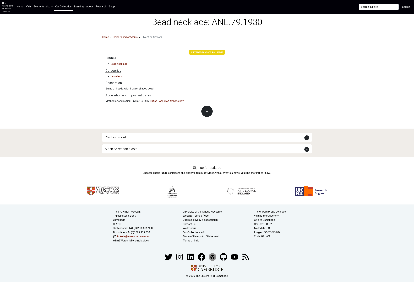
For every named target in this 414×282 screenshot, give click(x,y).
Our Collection (63, 6)
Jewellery (116, 76)
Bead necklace (119, 63)
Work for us (189, 228)
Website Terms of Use (196, 215)
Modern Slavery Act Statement (201, 236)
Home (21, 6)
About (89, 6)
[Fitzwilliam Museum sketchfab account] (212, 256)
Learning (79, 6)
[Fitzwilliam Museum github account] (223, 256)
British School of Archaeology (167, 101)
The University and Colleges (270, 211)
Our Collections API (194, 232)
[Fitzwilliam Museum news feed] (245, 256)
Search (406, 6)
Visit (28, 6)
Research (101, 6)
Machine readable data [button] (121, 149)
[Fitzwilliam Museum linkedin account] (201, 256)
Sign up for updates (207, 168)
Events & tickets (43, 6)
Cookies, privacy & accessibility (200, 219)
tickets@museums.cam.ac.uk (133, 236)
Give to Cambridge (264, 219)
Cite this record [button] (115, 137)
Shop (112, 6)
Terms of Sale (191, 240)
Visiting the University (266, 215)
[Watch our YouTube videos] (234, 256)
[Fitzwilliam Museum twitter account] (168, 256)
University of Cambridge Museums (202, 211)
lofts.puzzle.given (139, 240)
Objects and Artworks (125, 37)
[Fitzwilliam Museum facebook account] (190, 256)
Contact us (189, 224)
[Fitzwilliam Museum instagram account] (179, 256)
